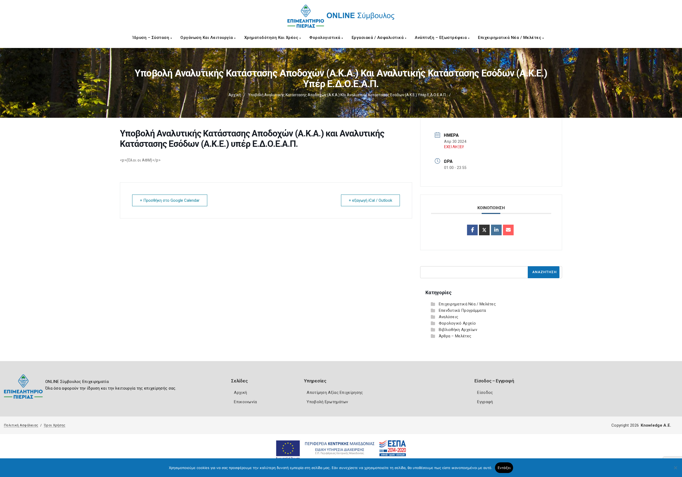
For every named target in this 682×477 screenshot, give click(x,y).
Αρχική (235, 95)
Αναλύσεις (448, 316)
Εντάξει (504, 468)
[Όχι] (675, 470)
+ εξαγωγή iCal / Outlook (370, 200)
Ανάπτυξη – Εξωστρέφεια (441, 37)
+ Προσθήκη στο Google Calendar (170, 200)
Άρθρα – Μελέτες (455, 336)
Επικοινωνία (245, 401)
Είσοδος (485, 392)
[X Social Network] (484, 230)
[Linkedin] (496, 230)
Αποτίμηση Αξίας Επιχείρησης (335, 392)
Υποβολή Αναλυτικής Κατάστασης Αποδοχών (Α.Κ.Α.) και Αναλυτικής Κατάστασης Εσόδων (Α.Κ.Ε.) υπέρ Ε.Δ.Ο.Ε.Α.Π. (347, 95)
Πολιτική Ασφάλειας (21, 425)
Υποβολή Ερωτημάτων (327, 401)
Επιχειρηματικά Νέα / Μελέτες (510, 37)
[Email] (508, 230)
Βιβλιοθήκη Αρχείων (458, 329)
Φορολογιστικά (325, 37)
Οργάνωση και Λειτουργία (207, 37)
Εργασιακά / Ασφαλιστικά (378, 37)
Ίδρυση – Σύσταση (151, 37)
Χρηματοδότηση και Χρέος (271, 37)
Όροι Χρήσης (54, 425)
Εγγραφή (485, 401)
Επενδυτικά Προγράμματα (462, 310)
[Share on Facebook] (472, 230)
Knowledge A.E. (656, 425)
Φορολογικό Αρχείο (457, 323)
